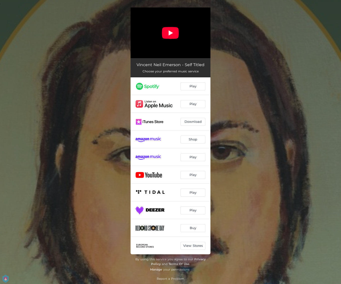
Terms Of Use (179, 264)
